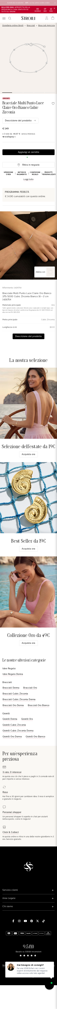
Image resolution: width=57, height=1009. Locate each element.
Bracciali (31, 25)
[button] (28, 176)
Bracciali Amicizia (46, 25)
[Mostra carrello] (52, 18)
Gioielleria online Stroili (12, 25)
